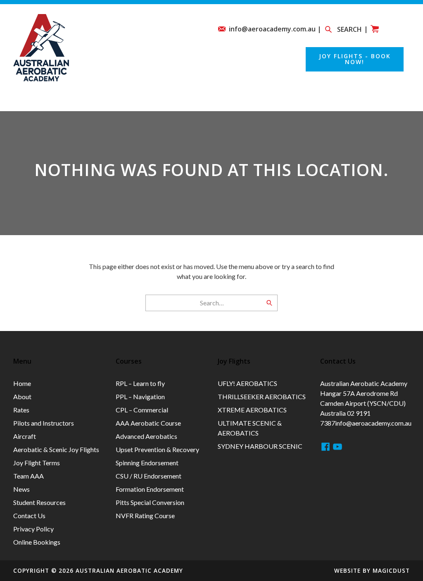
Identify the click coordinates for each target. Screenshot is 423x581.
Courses (128, 101)
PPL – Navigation (140, 396)
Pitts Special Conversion (150, 502)
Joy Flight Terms (36, 463)
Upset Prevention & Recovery (157, 449)
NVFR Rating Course (145, 515)
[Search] (269, 303)
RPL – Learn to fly (140, 383)
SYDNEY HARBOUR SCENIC (260, 446)
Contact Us (29, 515)
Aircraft (24, 436)
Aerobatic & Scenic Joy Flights (56, 449)
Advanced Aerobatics (146, 436)
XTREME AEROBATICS (252, 410)
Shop (400, 101)
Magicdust (391, 570)
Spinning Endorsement (147, 463)
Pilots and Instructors (43, 423)
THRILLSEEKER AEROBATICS (262, 396)
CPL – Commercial (142, 410)
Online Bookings (36, 542)
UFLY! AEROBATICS (247, 383)
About (73, 101)
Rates (182, 101)
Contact (346, 101)
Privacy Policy (33, 529)
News (292, 101)
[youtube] (337, 446)
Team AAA (237, 101)
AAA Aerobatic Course (148, 423)
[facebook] (325, 446)
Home (23, 101)
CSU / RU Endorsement (148, 476)
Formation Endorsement (150, 489)
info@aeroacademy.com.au (373, 423)
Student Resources (39, 502)
